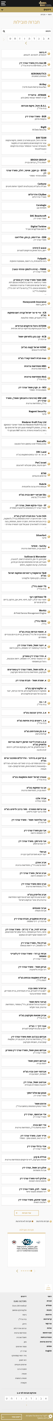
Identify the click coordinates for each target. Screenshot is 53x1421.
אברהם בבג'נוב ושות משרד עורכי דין (26, 1039)
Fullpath (26, 260)
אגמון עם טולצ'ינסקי (26, 1094)
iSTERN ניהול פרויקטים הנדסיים (26, 327)
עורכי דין (23, 1351)
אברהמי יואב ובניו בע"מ (26, 1073)
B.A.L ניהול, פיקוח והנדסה (26, 107)
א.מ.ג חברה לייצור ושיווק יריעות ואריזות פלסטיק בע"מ (26, 746)
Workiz (26, 612)
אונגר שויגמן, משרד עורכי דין (26, 1201)
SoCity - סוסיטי (26, 547)
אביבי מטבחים (26, 909)
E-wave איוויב (26, 249)
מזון (25, 1342)
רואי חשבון (22, 1360)
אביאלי (26, 853)
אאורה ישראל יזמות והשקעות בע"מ (26, 778)
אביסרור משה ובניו (26, 991)
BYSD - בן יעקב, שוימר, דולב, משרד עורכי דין (26, 173)
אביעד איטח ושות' (26, 1004)
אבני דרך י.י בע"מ (26, 1027)
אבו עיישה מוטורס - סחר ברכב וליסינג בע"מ (26, 810)
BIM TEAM (26, 145)
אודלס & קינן (26, 1158)
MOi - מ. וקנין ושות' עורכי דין (26, 389)
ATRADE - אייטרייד (26, 96)
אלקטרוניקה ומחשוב (19, 1310)
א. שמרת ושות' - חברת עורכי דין (26, 680)
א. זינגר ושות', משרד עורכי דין (26, 647)
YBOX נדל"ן (26, 622)
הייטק (24, 1324)
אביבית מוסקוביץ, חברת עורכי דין (26, 920)
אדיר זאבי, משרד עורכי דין (26, 1137)
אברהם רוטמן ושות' (26, 1062)
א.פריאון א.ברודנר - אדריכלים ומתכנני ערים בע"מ (26, 763)
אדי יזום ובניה (26, 1126)
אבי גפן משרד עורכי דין (26, 832)
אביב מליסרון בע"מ (26, 897)
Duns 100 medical (19, 1305)
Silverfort (26, 537)
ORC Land (26, 453)
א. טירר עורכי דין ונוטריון (26, 658)
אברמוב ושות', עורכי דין (26, 1083)
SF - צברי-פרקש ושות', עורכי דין (26, 507)
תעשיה (24, 1373)
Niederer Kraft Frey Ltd (26, 427)
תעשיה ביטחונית (20, 1378)
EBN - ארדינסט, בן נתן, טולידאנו (26, 239)
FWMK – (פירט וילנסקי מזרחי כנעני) (26, 270)
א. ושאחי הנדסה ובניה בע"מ (26, 634)
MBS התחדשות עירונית (26, 367)
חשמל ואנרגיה (21, 1337)
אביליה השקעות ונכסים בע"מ (26, 979)
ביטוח (24, 1314)
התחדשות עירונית (20, 1333)
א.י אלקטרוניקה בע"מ (26, 691)
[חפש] (4, 31)
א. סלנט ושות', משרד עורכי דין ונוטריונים (26, 671)
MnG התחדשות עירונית (26, 378)
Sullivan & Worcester (26, 561)
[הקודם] (4, 40)
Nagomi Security (26, 413)
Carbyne (26, 185)
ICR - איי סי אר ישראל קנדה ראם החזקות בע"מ (26, 315)
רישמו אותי (16, 1416)
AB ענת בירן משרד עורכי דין (26, 64)
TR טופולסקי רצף (26, 599)
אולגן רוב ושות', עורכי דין (26, 1169)
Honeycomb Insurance (26, 303)
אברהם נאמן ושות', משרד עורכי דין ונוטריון (26, 1052)
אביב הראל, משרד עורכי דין (26, 874)
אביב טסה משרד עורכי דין (26, 885)
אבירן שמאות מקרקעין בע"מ (26, 1017)
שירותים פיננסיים (20, 1364)
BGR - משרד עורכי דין (26, 118)
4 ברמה (26, 54)
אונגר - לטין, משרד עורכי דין (26, 1190)
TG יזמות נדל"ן (26, 588)
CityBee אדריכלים (26, 196)
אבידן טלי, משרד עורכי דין (26, 944)
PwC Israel (26, 464)
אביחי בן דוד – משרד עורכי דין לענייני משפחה (26, 956)
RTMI (26, 475)
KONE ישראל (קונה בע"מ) (26, 349)
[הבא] (26, 43)
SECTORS (20, 1301)
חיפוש (48, 31)
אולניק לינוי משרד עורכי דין (26, 1180)
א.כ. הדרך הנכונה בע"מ (26, 712)
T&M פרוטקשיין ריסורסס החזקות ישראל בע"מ (26, 575)
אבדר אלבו (26, 800)
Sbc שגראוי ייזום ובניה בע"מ (26, 496)
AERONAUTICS (26, 75)
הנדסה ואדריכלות (20, 1328)
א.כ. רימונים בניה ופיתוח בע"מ (26, 722)
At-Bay (26, 86)
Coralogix (26, 206)
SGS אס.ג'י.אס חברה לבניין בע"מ (26, 521)
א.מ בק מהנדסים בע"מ (26, 733)
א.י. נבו (26, 703)
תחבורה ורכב (21, 1369)
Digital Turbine (26, 228)
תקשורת (23, 1383)
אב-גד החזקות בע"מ (26, 789)
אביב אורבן (26, 864)
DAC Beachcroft (26, 217)
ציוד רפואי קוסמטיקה (19, 1355)
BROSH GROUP (26, 161)
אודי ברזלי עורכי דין (26, 1148)
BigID (26, 128)
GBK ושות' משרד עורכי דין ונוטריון (26, 287)
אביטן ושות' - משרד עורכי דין (26, 968)
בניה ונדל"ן (22, 1319)
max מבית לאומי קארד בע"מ (26, 358)
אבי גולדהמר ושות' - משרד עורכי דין (26, 821)
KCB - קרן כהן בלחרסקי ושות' (26, 338)
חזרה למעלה (48, 1288)
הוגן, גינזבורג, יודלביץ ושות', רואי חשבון (26, 1250)
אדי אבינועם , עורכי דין (26, 1116)
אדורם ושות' (26, 1105)
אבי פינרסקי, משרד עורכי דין (26, 842)
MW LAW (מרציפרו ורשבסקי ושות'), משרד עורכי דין (26, 400)
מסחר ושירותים (21, 1346)
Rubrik (26, 485)
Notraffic (26, 443)
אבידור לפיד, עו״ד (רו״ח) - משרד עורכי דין (26, 932)
